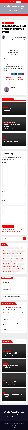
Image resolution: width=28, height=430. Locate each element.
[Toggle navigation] (15, 15)
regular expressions (7, 266)
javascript (20, 37)
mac (21, 261)
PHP (18, 263)
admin (9, 36)
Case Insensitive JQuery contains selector (9, 79)
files (8, 255)
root (14, 266)
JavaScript (6, 107)
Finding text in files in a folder (9, 293)
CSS (13, 253)
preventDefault (23, 39)
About (15, 427)
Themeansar (13, 425)
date (17, 253)
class (9, 250)
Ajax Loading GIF (20, 79)
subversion (5, 268)
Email (4, 200)
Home (12, 427)
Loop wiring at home (7, 289)
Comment (4, 162)
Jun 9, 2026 (7, 355)
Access (4, 248)
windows (5, 271)
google (20, 255)
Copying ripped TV (7, 282)
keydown (10, 39)
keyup (18, 39)
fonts (15, 255)
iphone (22, 258)
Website (4, 209)
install (12, 258)
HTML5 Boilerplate (10, 142)
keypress (14, 39)
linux (14, 261)
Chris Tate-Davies (14, 6)
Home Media (8, 351)
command (13, 250)
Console (9, 253)
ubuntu (19, 268)
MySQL (14, 263)
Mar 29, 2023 (7, 384)
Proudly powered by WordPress (10, 423)
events (16, 37)
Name (4, 191)
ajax (13, 248)
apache (16, 248)
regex (22, 263)
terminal (14, 268)
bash (21, 248)
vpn (23, 268)
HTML (5, 122)
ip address (17, 258)
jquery (24, 37)
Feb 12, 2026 (7, 369)
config (4, 253)
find (12, 255)
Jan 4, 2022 (7, 398)
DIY (4, 351)
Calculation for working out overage (11, 296)
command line (21, 250)
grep (4, 258)
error (20, 253)
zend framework (16, 271)
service (18, 266)
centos (4, 250)
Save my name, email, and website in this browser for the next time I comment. (12, 221)
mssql (9, 263)
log (18, 261)
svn (10, 268)
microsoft (5, 263)
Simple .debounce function (10, 110)
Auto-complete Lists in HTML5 (12, 125)
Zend (9, 271)
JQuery (13, 122)
